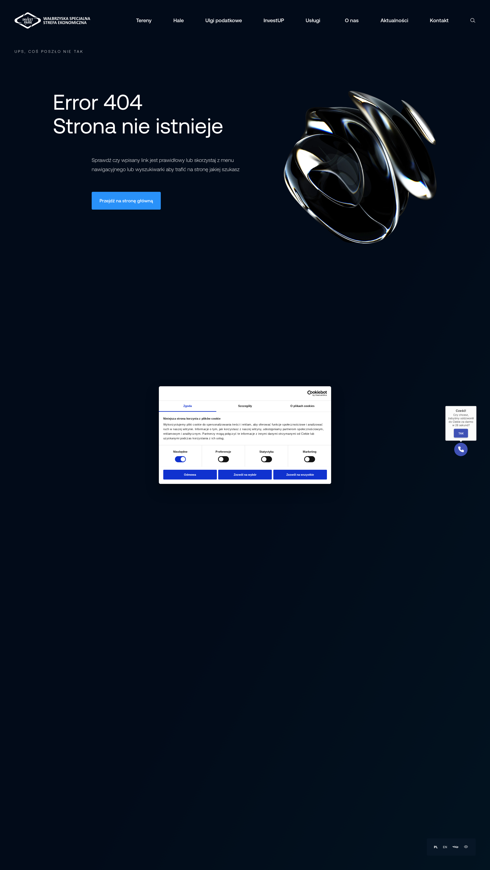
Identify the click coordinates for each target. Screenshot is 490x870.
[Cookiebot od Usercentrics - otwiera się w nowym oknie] (310, 393)
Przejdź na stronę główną (126, 200)
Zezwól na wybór (245, 474)
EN (445, 847)
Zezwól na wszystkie (300, 474)
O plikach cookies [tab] (302, 405)
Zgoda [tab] (187, 405)
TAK (461, 433)
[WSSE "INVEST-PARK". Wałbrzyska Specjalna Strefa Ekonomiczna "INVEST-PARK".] (34, 20)
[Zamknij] (476, 406)
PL (436, 847)
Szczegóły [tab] (245, 405)
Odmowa (190, 474)
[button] (461, 449)
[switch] (223, 459)
